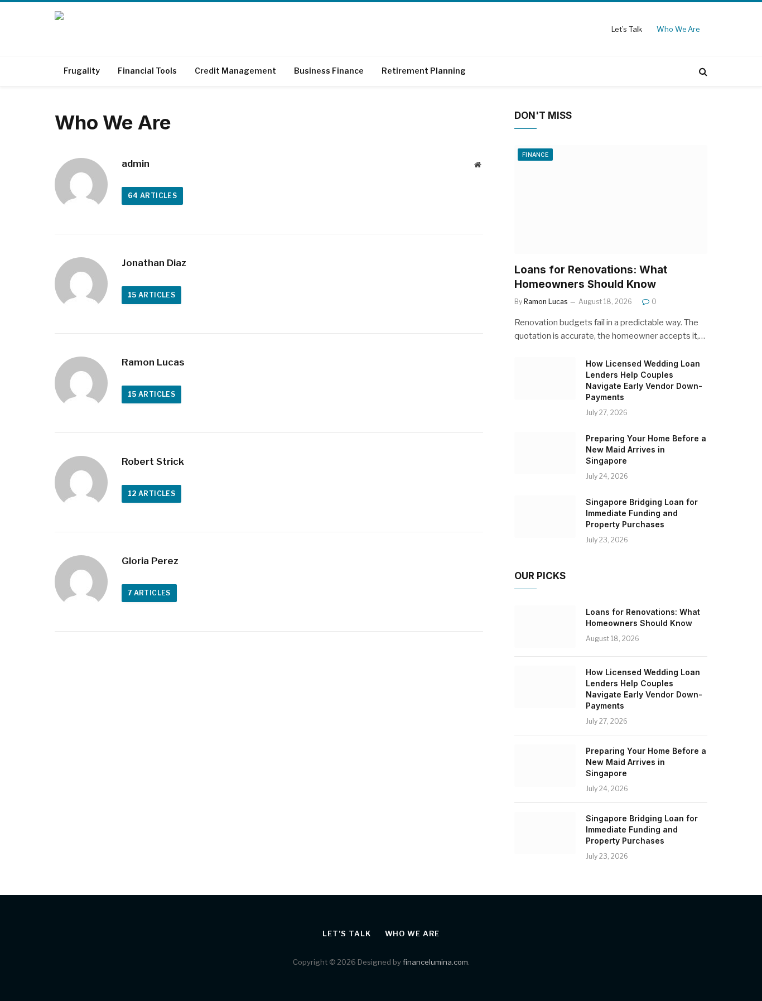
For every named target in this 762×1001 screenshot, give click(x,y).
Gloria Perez (150, 560)
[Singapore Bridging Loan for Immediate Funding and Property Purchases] (545, 516)
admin (135, 163)
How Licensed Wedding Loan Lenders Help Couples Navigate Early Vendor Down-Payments (644, 380)
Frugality (82, 70)
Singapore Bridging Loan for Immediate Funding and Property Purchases (642, 513)
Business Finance (329, 70)
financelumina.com (435, 961)
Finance (535, 154)
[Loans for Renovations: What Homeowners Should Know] (610, 199)
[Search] (702, 71)
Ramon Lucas (153, 362)
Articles (152, 195)
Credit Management (235, 70)
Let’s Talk (627, 29)
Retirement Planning (424, 70)
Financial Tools (147, 70)
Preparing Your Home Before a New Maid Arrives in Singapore (646, 449)
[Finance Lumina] (140, 29)
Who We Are (678, 29)
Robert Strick (153, 461)
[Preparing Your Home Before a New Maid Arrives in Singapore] (545, 453)
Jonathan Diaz (154, 262)
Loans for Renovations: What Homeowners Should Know (590, 277)
